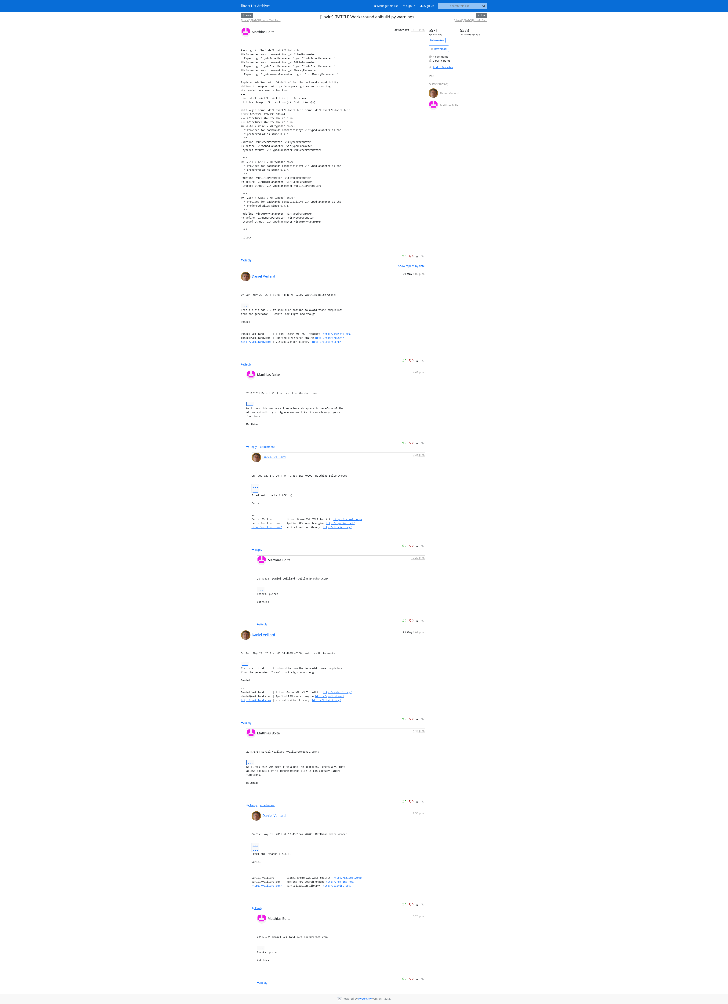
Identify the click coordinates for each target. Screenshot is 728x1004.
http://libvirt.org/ (326, 342)
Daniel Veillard (263, 276)
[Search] (483, 6)
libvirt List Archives (255, 6)
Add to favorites (443, 67)
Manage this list (387, 6)
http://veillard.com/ (256, 342)
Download (440, 49)
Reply (247, 260)
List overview (437, 40)
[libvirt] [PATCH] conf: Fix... (470, 20)
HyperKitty (365, 999)
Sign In (410, 6)
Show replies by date (411, 266)
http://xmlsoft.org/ (337, 334)
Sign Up (429, 6)
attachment (267, 447)
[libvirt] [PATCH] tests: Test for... (261, 20)
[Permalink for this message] (422, 256)
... (245, 305)
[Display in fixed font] (417, 256)
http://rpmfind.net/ (329, 338)
